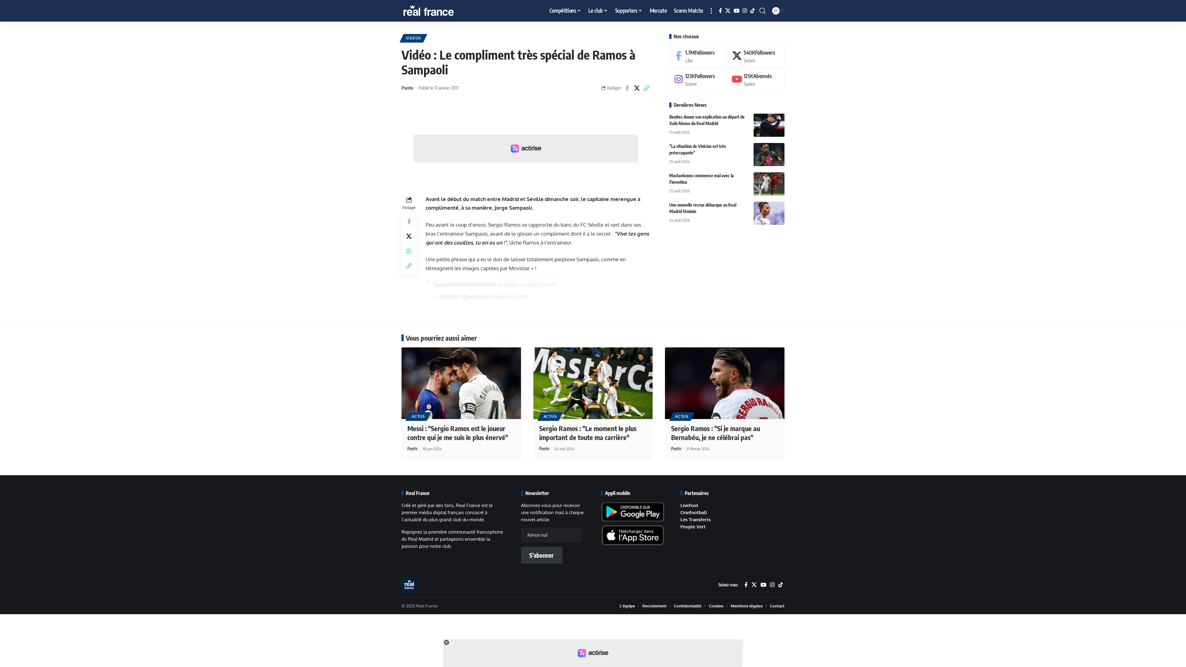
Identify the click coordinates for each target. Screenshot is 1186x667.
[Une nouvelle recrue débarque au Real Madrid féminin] (769, 213)
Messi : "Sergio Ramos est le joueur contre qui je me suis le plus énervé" (457, 433)
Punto (407, 87)
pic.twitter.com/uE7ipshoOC (527, 284)
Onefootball (693, 512)
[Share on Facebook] (627, 88)
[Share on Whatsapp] (409, 251)
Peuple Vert (693, 527)
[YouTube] (736, 10)
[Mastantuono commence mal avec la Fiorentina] (769, 183)
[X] (728, 10)
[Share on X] (637, 88)
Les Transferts (695, 519)
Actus (418, 416)
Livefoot (689, 505)
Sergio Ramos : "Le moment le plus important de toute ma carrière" (588, 433)
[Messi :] (461, 383)
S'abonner (541, 555)
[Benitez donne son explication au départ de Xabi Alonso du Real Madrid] (769, 125)
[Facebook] (720, 10)
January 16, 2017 (510, 296)
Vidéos (413, 38)
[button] (711, 11)
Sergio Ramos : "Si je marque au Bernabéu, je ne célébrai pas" (715, 433)
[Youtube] (756, 79)
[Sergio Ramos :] (593, 383)
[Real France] (442, 11)
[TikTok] (752, 10)
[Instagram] (745, 10)
